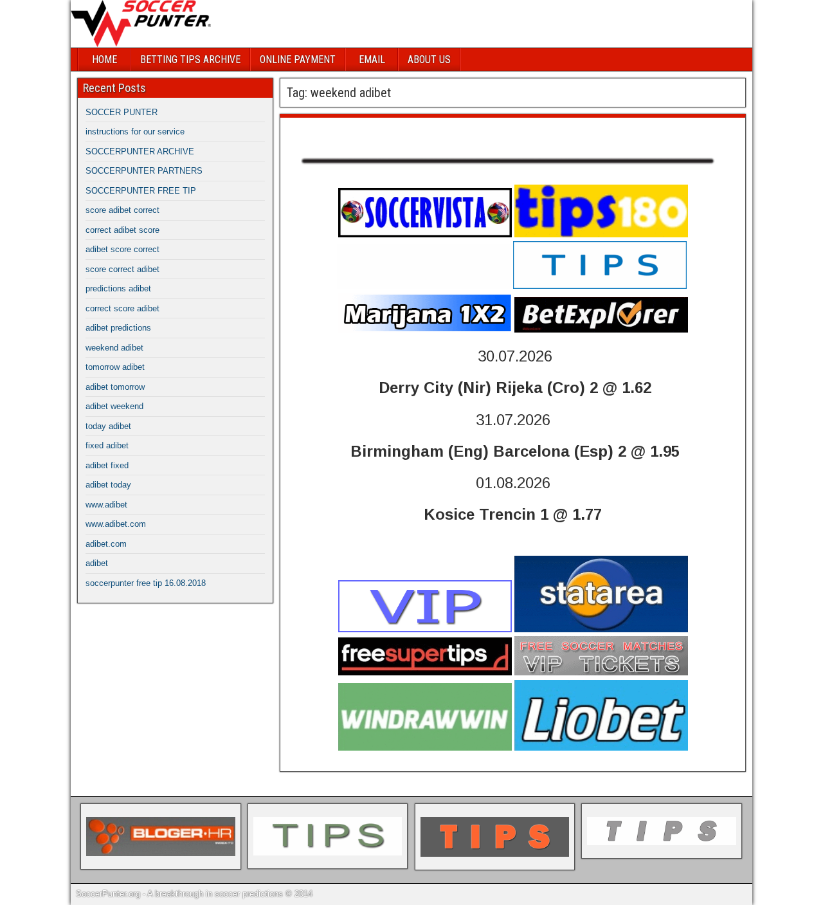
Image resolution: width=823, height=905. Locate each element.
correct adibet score (122, 230)
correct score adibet (122, 308)
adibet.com (106, 544)
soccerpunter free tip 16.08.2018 (146, 583)
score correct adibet (122, 269)
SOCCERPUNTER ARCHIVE (140, 151)
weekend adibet (329, 131)
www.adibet (106, 504)
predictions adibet (118, 288)
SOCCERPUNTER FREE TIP (141, 191)
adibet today (108, 484)
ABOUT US (429, 59)
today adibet (108, 426)
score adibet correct (122, 210)
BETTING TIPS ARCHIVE (190, 59)
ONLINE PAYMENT (298, 59)
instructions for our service (135, 131)
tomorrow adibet (115, 367)
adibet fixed (107, 465)
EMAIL (372, 59)
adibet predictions (118, 328)
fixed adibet (107, 445)
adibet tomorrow (115, 387)
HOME (104, 59)
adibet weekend (114, 406)
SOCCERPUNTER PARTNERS (144, 171)
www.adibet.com (116, 524)
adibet (97, 563)
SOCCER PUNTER (122, 112)
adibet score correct (122, 249)
